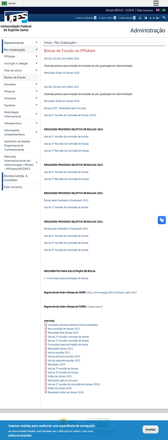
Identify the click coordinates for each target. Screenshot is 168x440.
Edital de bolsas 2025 (60, 376)
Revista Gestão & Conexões (16, 178)
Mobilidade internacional (12, 114)
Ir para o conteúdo (85, 17)
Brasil (12, 3)
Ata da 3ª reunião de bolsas (63, 368)
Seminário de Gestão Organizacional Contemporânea (17, 145)
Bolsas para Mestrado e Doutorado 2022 (66, 200)
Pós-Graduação (65, 42)
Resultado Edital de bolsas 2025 (61, 101)
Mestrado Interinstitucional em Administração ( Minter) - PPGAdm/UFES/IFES (19, 163)
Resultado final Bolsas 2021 (63, 332)
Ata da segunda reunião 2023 (64, 360)
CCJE (130, 10)
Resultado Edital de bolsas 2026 (61, 72)
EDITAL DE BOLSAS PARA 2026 (61, 58)
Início (48, 42)
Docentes (10, 84)
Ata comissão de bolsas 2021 (64, 328)
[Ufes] (16, 20)
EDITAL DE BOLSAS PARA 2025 (62, 87)
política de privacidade (19, 435)
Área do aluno (13, 70)
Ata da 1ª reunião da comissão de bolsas (66, 136)
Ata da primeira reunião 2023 (64, 356)
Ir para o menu (107, 17)
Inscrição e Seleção (16, 63)
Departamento (14, 43)
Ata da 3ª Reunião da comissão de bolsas (66, 150)
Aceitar (150, 429)
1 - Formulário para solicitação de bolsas (66, 278)
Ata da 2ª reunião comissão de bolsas (68, 336)
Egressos (9, 105)
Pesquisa (9, 91)
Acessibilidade (140, 18)
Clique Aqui (95, 306)
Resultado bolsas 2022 (60, 348)
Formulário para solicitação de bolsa (68, 344)
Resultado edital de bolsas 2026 (65, 392)
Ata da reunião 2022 (59, 352)
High (145, 18)
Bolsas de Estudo (15, 77)
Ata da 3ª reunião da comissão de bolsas (66, 250)
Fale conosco (145, 10)
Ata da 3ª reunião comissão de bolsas (68, 340)
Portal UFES (114, 10)
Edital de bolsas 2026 (60, 388)
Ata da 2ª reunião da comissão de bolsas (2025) (70, 115)
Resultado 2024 (56, 364)
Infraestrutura (13, 123)
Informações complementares (14, 132)
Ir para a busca (126, 17)
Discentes (10, 98)
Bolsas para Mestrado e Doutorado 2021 (66, 228)
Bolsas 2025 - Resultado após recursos (65, 108)
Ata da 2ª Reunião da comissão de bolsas (66, 143)
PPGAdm (9, 56)
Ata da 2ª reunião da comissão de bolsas (66, 243)
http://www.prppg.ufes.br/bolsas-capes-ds (112, 292)
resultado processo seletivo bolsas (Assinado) (73, 325)
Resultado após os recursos (63, 380)
